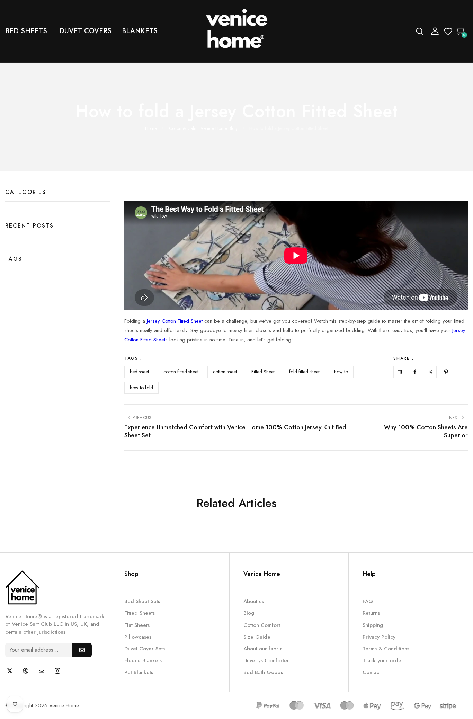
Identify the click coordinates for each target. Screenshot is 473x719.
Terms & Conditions (386, 649)
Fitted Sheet (263, 371)
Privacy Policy (379, 637)
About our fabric (263, 649)
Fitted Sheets (139, 613)
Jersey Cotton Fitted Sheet (175, 321)
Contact (372, 672)
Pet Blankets (138, 672)
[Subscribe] (82, 650)
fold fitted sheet (304, 371)
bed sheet (139, 371)
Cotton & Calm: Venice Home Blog (203, 128)
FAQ (368, 601)
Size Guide (256, 637)
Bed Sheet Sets (142, 601)
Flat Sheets (137, 625)
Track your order (383, 660)
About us (253, 601)
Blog (248, 613)
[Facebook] (415, 372)
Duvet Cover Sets (144, 649)
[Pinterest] (446, 372)
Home (151, 128)
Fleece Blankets (143, 660)
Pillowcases (137, 637)
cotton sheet (225, 371)
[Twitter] (431, 372)
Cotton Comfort (261, 625)
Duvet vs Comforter (266, 660)
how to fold (141, 387)
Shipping (373, 625)
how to (341, 371)
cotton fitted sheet (180, 371)
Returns (371, 613)
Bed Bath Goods (263, 672)
